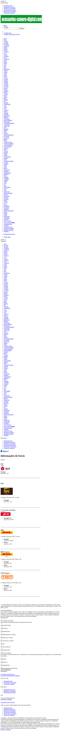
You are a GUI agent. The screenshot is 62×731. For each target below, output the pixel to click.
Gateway (6, 314)
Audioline (6, 382)
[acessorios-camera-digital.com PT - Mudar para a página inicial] (21, 22)
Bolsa (5, 344)
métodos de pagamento (10, 8)
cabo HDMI (7, 391)
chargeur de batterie (9, 432)
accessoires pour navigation (8, 702)
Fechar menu (7, 237)
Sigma (5, 301)
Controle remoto (8, 346)
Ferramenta (7, 422)
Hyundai (6, 333)
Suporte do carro (8, 431)
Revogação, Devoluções (10, 11)
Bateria (6, 252)
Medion (6, 321)
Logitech (6, 429)
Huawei (6, 356)
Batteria (6, 362)
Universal (6, 411)
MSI (5, 389)
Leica (5, 264)
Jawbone (6, 352)
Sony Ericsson (7, 424)
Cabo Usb (6, 341)
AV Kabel (6, 340)
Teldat (5, 385)
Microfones (7, 420)
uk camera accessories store (7, 674)
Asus (5, 387)
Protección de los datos (10, 10)
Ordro (5, 277)
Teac (5, 394)
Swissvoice (7, 373)
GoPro (5, 254)
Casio (5, 261)
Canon (5, 258)
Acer (5, 309)
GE (5, 407)
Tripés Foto (7, 330)
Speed (5, 279)
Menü (5, 25)
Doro (5, 379)
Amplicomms (7, 376)
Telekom (6, 375)
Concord (6, 289)
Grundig (6, 384)
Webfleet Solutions (8, 434)
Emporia (6, 381)
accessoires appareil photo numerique (10, 675)
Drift (5, 271)
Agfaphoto (6, 322)
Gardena (6, 401)
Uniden (6, 406)
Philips (5, 334)
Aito (5, 312)
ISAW (5, 251)
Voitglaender (7, 308)
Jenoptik (6, 306)
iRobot (5, 343)
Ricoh (5, 280)
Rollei (5, 266)
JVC (5, 257)
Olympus (6, 255)
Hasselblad (6, 273)
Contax (6, 282)
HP (5, 305)
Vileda (5, 359)
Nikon (5, 267)
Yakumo (6, 317)
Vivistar (6, 337)
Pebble (5, 357)
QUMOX (6, 248)
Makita (5, 417)
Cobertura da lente (8, 365)
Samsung (6, 260)
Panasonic (6, 263)
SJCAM (6, 247)
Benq (5, 302)
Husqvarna (6, 400)
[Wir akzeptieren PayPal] (5, 452)
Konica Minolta (8, 324)
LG (5, 388)
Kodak (5, 292)
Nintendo (6, 413)
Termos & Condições (9, 13)
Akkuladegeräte (8, 428)
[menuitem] (32, 5)
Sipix (5, 336)
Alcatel (6, 408)
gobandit (6, 318)
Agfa (5, 331)
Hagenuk (6, 403)
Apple (5, 419)
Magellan (6, 435)
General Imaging (8, 349)
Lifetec (5, 315)
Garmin (6, 354)
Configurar (8, 729)
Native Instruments (8, 414)
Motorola (6, 378)
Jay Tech (6, 290)
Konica (6, 293)
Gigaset (6, 366)
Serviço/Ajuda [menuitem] (8, 8)
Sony (5, 268)
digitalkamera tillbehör (6, 699)
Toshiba (6, 286)
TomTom (6, 423)
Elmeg (5, 372)
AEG (5, 369)
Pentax (5, 274)
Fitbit (5, 353)
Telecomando (7, 360)
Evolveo (6, 245)
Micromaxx (7, 319)
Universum (7, 395)
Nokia (5, 416)
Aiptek (5, 276)
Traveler (6, 298)
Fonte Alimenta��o (9, 426)
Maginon (6, 295)
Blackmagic (7, 325)
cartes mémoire (8, 350)
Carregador (7, 328)
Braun (5, 404)
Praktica (6, 284)
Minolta (6, 303)
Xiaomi (6, 398)
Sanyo (5, 299)
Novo (5, 244)
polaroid (6, 287)
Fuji (5, 270)
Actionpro (6, 249)
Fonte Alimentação (8, 338)
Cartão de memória (9, 347)
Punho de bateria (8, 397)
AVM (5, 371)
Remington (7, 410)
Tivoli (5, 392)
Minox (5, 296)
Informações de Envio (9, 7)
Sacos (5, 363)
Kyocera (6, 283)
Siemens (6, 368)
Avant (5, 311)
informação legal (8, 5)
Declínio (3, 729)
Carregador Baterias (9, 327)
